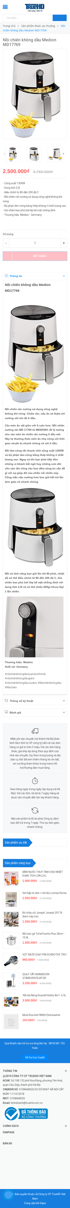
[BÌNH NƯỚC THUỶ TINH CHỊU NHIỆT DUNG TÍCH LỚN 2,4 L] (11, 878)
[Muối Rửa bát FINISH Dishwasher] (11, 1021)
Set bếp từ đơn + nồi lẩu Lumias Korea (44, 892)
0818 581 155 (57, 1043)
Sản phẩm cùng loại (17, 863)
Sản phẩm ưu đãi (16, 842)
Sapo (43, 1203)
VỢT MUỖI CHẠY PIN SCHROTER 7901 (44, 954)
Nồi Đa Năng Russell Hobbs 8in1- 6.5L (44, 995)
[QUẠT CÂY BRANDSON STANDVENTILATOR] (11, 980)
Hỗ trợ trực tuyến (35, 1057)
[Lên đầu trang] (62, 1196)
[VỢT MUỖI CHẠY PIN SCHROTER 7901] (11, 961)
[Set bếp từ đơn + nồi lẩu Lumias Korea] (11, 899)
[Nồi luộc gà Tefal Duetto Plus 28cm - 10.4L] (11, 940)
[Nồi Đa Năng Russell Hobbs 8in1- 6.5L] (11, 1001)
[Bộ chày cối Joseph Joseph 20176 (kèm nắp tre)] (11, 919)
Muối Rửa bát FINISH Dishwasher (41, 1014)
